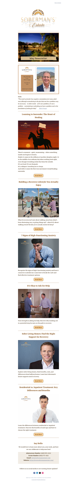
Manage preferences (41, 479)
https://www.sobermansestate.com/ (42, 460)
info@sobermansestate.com (40, 458)
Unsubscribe (34, 479)
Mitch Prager (43, 108)
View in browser (58, 2)
